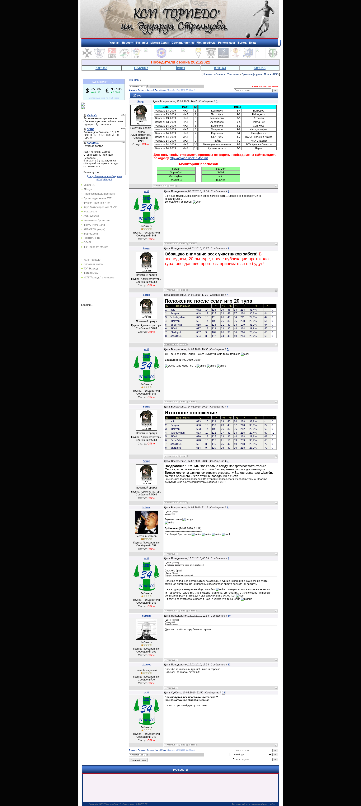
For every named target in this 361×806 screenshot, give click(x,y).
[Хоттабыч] (198, 57)
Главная (114, 42)
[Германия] (112, 57)
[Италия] (124, 57)
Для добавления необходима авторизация (104, 178)
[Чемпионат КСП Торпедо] (273, 57)
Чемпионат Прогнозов (97, 220)
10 (229, 615)
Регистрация (226, 42)
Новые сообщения (214, 74)
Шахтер (146, 664)
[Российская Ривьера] (161, 57)
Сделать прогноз (183, 42)
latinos (146, 507)
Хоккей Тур (152, 90)
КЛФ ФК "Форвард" (94, 229)
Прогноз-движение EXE (98, 198)
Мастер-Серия (159, 42)
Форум (132, 90)
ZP (146, 804)
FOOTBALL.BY (92, 238)
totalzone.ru (90, 211)
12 (223, 692)
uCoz (273, 804)
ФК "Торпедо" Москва (96, 247)
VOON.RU (89, 185)
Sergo (140, 101)
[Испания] (136, 57)
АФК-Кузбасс (91, 216)
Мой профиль (206, 42)
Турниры (142, 42)
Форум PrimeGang (94, 224)
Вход (252, 42)
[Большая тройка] (174, 57)
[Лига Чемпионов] (223, 57)
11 (229, 664)
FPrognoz (89, 189)
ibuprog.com (91, 233)
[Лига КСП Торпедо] (211, 57)
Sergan (146, 615)
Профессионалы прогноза (99, 193)
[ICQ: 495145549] (172, 186)
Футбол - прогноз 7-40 (97, 202)
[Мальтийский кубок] (87, 57)
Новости (127, 42)
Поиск (267, 74)
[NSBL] (260, 57)
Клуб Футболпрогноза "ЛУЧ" (100, 207)
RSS (275, 74)
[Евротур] (248, 57)
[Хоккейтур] (149, 57)
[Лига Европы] (235, 57)
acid (146, 191)
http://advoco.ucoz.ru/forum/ (189, 158)
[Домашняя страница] (183, 243)
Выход (242, 42)
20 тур (163, 90)
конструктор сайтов (256, 804)
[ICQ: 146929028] (192, 243)
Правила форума (252, 74)
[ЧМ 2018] (186, 57)
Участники (233, 74)
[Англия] (99, 57)
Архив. (141, 90)
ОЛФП (87, 242)
